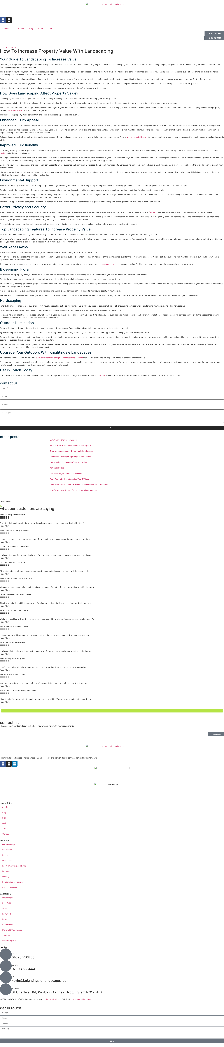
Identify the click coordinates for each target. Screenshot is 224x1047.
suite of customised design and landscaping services (59, 358)
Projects (20, 28)
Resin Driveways (9, 887)
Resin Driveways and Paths (14, 866)
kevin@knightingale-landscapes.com (40, 981)
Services (6, 28)
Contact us (100, 375)
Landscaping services (110, 264)
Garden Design (8, 844)
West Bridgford (9, 940)
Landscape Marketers (81, 999)
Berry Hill (6, 919)
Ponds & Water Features (12, 882)
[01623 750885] (6, 954)
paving (3, 153)
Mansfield (6, 903)
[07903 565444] (6, 966)
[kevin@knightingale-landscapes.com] (6, 977)
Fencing (5, 876)
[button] (112, 710)
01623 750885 (23, 957)
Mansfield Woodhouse (12, 930)
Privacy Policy (52, 999)
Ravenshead (7, 924)
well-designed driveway (136, 137)
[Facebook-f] (3, 20)
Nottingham (7, 898)
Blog (31, 28)
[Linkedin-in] (15, 764)
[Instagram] (9, 20)
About (40, 28)
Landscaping (8, 850)
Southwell (6, 935)
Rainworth (6, 914)
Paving (5, 855)
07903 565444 (23, 969)
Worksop (6, 908)
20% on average (15, 110)
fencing (152, 212)
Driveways (7, 860)
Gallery (5, 823)
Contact (51, 28)
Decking (6, 871)
